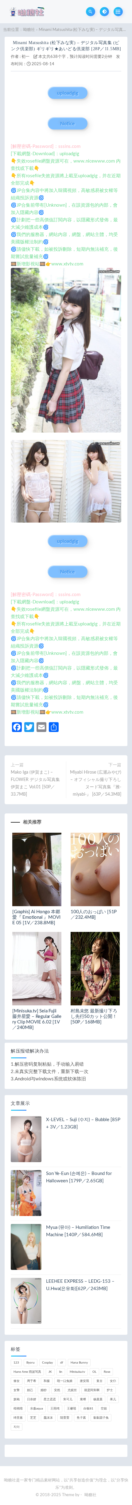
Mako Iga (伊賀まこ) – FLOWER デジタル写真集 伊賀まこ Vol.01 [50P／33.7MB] (35, 783)
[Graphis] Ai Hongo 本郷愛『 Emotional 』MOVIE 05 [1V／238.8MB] (36, 917)
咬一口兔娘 (64, 1381)
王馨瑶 (71, 1408)
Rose (107, 1371)
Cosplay (47, 1362)
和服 (47, 1381)
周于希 (31, 1381)
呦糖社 (29, 30)
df (61, 1362)
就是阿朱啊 (91, 1390)
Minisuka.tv (77, 1371)
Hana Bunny (79, 1362)
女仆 (113, 1381)
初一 (25, 57)
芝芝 (33, 1417)
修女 (17, 1381)
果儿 (113, 1399)
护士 (110, 1390)
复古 (99, 1381)
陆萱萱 (64, 1417)
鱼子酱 (81, 1417)
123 (16, 1362)
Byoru (30, 1362)
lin (60, 1371)
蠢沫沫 (48, 1417)
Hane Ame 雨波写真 (27, 1371)
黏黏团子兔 (101, 1417)
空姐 (104, 1408)
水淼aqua (36, 1408)
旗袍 (17, 1399)
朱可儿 (67, 1399)
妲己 (30, 1390)
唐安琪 (84, 1381)
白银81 (88, 1408)
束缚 (83, 1399)
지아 (17, 1426)
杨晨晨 (98, 1399)
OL (94, 1371)
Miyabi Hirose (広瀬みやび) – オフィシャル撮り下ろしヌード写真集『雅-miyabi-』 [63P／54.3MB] (95, 783)
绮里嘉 (18, 1417)
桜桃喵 (18, 1408)
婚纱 (44, 1390)
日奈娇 (31, 1399)
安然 (57, 1390)
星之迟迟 (50, 1399)
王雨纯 (55, 1408)
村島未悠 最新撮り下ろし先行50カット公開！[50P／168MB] (94, 1016)
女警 (17, 1390)
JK (50, 1371)
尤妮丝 (72, 1390)
